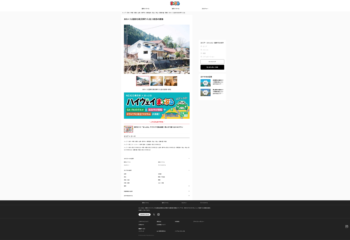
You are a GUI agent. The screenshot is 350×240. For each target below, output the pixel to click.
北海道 (159, 174)
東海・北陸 (126, 180)
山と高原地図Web (161, 231)
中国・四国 (134, 12)
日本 (128, 12)
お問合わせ (141, 224)
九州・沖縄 (161, 183)
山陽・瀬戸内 (141, 12)
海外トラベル (175, 8)
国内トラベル (145, 8)
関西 (159, 180)
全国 (125, 174)
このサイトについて (143, 221)
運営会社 (159, 221)
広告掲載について (161, 224)
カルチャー (205, 8)
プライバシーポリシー (198, 221)
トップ (124, 12)
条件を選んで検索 (213, 67)
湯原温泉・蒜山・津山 (152, 12)
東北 (125, 177)
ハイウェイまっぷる (180, 231)
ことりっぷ (141, 231)
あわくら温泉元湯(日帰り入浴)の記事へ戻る (156, 89)
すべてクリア (212, 61)
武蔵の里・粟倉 (163, 12)
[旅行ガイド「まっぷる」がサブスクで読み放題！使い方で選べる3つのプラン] (128, 129)
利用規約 (177, 221)
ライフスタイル (162, 165)
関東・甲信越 (161, 177)
